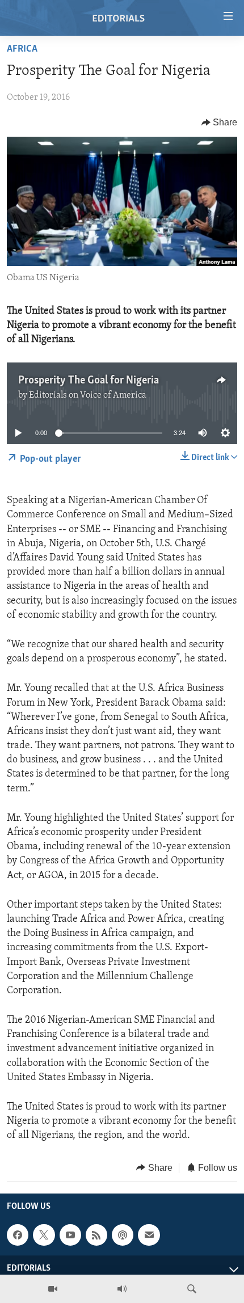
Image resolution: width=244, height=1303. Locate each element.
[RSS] (96, 1235)
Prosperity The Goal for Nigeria (88, 380)
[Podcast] (122, 1235)
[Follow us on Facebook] (17, 1235)
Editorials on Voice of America (87, 395)
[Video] (53, 1289)
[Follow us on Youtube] (70, 1235)
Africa (22, 49)
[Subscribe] (148, 1235)
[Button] (219, 122)
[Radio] (122, 1289)
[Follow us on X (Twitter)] (43, 1235)
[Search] (192, 1289)
